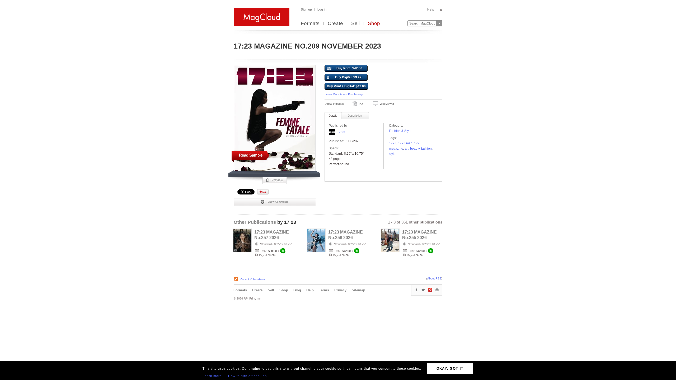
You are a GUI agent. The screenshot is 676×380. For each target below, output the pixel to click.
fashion (426, 148)
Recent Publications (252, 279)
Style (392, 154)
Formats (310, 23)
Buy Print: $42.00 (349, 68)
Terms (324, 290)
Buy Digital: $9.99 (348, 77)
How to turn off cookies (247, 376)
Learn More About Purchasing (344, 94)
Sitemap (358, 290)
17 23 (341, 132)
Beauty (415, 148)
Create (335, 23)
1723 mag (405, 143)
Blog (297, 290)
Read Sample (250, 155)
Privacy (340, 290)
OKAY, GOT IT (450, 368)
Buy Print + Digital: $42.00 (346, 86)
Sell (355, 23)
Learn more (212, 376)
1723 (392, 143)
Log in (321, 9)
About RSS (434, 278)
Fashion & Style (400, 131)
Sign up (306, 9)
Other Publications (255, 222)
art (407, 148)
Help (430, 9)
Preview (277, 180)
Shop (374, 23)
